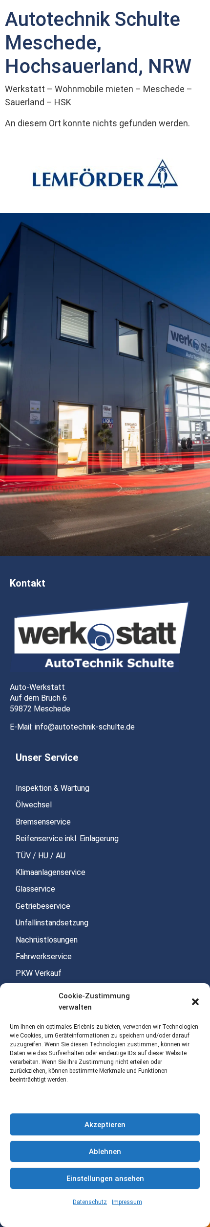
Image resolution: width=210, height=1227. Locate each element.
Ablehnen (105, 1151)
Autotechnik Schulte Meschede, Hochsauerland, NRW (98, 43)
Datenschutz (90, 1202)
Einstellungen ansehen (105, 1178)
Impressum (127, 1202)
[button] (195, 1002)
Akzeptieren (105, 1124)
